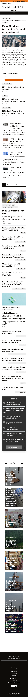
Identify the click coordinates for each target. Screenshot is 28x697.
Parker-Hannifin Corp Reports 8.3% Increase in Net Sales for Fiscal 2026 (12, 284)
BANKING (5, 95)
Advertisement (14, 673)
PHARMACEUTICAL (7, 309)
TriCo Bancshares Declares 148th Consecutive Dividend (17, 154)
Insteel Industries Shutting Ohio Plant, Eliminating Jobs (17, 126)
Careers (14, 675)
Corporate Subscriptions (14, 680)
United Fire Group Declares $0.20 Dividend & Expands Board (13, 29)
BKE (13, 205)
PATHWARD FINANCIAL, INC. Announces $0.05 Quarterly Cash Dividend (13, 378)
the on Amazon (15, 1)
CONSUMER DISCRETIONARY (10, 207)
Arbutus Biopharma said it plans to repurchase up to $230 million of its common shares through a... (13, 322)
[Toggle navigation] (14, 13)
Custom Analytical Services (14, 682)
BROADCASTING (7, 83)
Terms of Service (14, 666)
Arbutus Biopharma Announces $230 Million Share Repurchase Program (13, 316)
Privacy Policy (14, 668)
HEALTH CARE (6, 307)
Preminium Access (14, 447)
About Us (14, 664)
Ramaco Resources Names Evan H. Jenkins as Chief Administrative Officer (13, 410)
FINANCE (5, 22)
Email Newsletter (14, 678)
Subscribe (14, 10)
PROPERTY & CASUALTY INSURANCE (12, 20)
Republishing (14, 671)
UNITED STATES (7, 107)
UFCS (23, 20)
